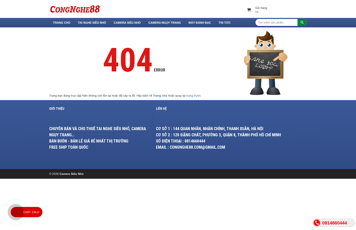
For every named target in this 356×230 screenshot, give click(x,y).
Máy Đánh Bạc (200, 22)
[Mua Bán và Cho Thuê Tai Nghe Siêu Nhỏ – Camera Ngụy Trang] (75, 8)
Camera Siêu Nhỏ (127, 22)
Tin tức (225, 22)
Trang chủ (61, 22)
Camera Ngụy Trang (164, 22)
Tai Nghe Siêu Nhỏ (92, 22)
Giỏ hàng (261, 9)
